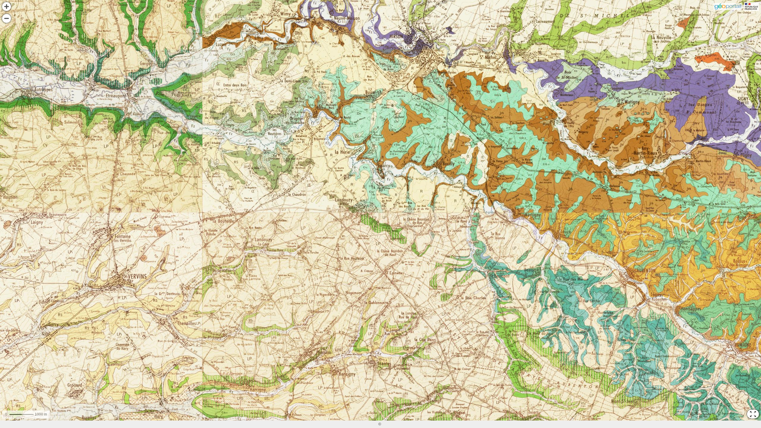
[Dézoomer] (6, 18)
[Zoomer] (6, 6)
